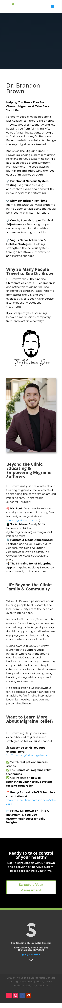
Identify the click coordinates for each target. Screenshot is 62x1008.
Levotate (43, 985)
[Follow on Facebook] (22, 995)
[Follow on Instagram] (15, 995)
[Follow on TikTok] (9, 995)
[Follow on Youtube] (28, 995)
